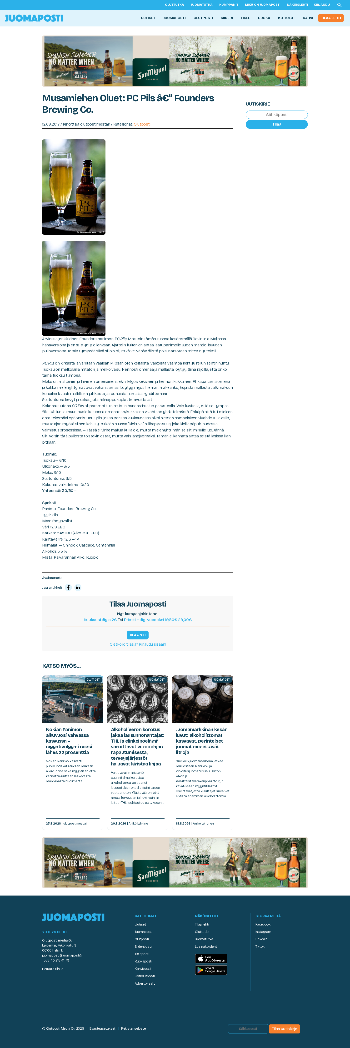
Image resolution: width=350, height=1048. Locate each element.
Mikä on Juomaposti (262, 5)
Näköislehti (297, 5)
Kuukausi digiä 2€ (100, 619)
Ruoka (264, 18)
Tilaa (276, 124)
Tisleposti (142, 954)
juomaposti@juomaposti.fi (62, 955)
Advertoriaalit (145, 984)
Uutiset (148, 18)
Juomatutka (202, 5)
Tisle (245, 18)
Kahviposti (143, 969)
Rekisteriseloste (133, 1029)
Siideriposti (143, 947)
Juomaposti (174, 18)
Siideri (227, 18)
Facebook (262, 924)
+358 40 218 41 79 (55, 960)
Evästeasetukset (102, 1029)
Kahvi (308, 18)
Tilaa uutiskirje (284, 1029)
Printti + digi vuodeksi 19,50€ (158, 619)
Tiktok (260, 947)
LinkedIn (261, 939)
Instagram (263, 932)
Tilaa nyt (138, 635)
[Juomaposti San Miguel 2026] (175, 60)
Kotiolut (286, 18)
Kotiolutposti (145, 976)
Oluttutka (174, 5)
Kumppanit (228, 5)
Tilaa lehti (331, 18)
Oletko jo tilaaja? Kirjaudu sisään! (138, 644)
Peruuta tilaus (52, 969)
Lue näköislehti (206, 947)
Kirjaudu (322, 5)
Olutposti (203, 18)
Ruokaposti (143, 961)
